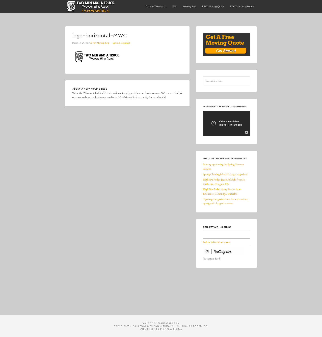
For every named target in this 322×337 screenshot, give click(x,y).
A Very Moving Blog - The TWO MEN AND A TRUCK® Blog (90, 6)
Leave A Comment (121, 42)
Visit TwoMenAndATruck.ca (161, 323)
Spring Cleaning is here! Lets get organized (225, 174)
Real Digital (174, 329)
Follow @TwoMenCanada (216, 242)
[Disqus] (127, 159)
